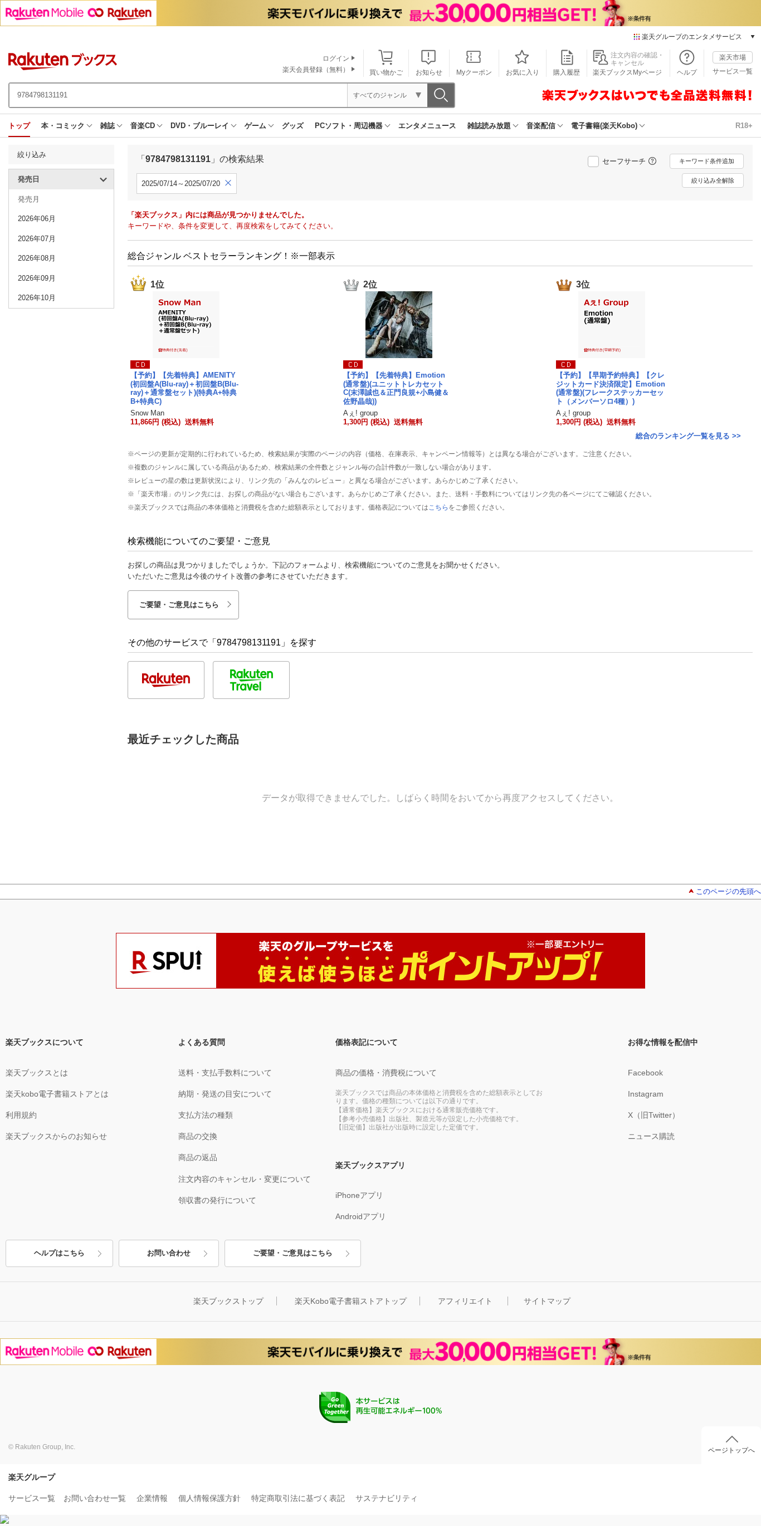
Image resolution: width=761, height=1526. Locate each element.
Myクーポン (474, 72)
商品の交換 (197, 1136)
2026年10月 (37, 298)
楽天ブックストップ (228, 1301)
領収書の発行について (217, 1200)
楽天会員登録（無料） (315, 69)
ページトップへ (731, 1450)
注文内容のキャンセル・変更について (244, 1179)
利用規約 (21, 1115)
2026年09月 (37, 278)
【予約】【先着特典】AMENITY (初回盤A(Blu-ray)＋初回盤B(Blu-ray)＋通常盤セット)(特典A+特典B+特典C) (184, 388)
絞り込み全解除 (712, 180)
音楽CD (142, 125)
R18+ (744, 125)
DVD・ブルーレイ (199, 125)
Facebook (645, 1072)
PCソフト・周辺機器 (349, 125)
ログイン (336, 58)
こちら (438, 507)
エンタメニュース (427, 125)
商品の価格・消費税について (386, 1072)
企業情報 (152, 1498)
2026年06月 (37, 218)
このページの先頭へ (728, 891)
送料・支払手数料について (225, 1072)
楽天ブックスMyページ (627, 72)
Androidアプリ (360, 1216)
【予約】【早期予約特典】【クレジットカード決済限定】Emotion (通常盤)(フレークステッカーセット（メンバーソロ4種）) (610, 388)
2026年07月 (37, 238)
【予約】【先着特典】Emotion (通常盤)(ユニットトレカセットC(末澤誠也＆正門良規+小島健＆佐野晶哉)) (396, 388)
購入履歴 (566, 72)
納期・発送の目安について (225, 1093)
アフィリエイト (465, 1301)
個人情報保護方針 (209, 1498)
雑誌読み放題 (489, 125)
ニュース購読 (651, 1136)
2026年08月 (37, 258)
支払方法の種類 (205, 1115)
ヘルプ (687, 72)
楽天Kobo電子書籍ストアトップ (351, 1301)
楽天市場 (732, 57)
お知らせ (429, 72)
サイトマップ (547, 1301)
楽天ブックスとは (37, 1072)
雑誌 (107, 125)
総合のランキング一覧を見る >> (688, 436)
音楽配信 (540, 125)
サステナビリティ (386, 1498)
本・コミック (63, 125)
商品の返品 (197, 1157)
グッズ (293, 125)
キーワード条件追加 (706, 161)
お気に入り (522, 72)
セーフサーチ (624, 161)
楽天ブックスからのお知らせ (56, 1136)
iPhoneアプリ (359, 1195)
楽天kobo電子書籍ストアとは (57, 1093)
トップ (19, 125)
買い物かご (386, 72)
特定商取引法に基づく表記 (298, 1498)
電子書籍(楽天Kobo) (604, 125)
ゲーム (255, 125)
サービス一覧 (733, 71)
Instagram (646, 1093)
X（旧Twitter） (654, 1115)
